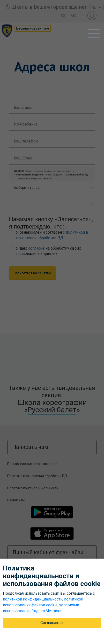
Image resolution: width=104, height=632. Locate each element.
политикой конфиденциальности (32, 599)
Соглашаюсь (52, 622)
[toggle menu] (94, 33)
